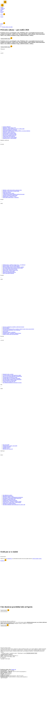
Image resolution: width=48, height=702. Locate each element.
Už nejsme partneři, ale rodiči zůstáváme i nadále (12, 375)
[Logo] (1, 3)
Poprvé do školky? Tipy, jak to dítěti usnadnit (11, 265)
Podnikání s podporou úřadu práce (9, 499)
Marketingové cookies (22, 653)
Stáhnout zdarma (4, 625)
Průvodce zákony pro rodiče (7, 26)
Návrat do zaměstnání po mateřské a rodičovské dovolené (13, 326)
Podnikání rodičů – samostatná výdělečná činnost (12, 333)
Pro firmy (2, 11)
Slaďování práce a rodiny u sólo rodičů (10, 445)
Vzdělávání (2, 8)
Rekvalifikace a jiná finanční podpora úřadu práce (12, 498)
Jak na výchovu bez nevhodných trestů (10, 269)
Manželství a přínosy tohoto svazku (9, 127)
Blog (1, 10)
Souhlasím (10, 654)
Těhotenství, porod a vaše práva (9, 131)
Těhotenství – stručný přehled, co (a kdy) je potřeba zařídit (13, 128)
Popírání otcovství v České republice (9, 138)
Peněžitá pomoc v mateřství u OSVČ (9, 196)
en (0, 25)
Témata (1, 7)
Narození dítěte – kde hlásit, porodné (9, 134)
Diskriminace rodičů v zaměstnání (9, 332)
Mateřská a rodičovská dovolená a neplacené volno (12, 190)
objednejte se (9, 558)
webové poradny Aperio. (37, 558)
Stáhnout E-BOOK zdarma (5, 38)
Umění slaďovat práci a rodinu (8, 193)
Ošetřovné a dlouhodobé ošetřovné (9, 272)
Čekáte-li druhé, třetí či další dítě (9, 136)
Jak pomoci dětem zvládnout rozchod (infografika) (12, 379)
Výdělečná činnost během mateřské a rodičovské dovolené (13, 194)
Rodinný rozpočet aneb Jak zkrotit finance (10, 334)
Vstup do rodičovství (7, 126)
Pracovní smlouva (6, 327)
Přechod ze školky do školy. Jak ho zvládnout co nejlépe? (13, 266)
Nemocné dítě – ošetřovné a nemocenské (10, 270)
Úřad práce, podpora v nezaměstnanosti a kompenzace (13, 497)
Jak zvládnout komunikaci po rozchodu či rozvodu (12, 382)
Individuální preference (30, 653)
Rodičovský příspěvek (7, 192)
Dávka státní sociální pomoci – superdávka (11, 197)
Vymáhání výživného (7, 446)
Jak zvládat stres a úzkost (7, 495)
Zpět (36, 653)
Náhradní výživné (6, 447)
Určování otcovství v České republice (10, 137)
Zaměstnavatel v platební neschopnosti (10, 500)
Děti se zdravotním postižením (8, 273)
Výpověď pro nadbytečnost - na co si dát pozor (11, 330)
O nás (1, 12)
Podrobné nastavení (4, 654)
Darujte (1, 14)
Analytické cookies (13, 653)
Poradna (2, 9)
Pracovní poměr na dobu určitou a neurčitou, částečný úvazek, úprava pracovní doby (18, 328)
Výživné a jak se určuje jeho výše (9, 381)
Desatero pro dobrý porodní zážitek (9, 132)
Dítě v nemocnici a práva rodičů (9, 271)
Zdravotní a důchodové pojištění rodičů (10, 195)
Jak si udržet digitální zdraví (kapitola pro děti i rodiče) (13, 267)
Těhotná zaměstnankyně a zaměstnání (10, 129)
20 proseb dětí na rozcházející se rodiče (10, 377)
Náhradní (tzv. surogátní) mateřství (9, 503)
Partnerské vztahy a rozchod (8, 374)
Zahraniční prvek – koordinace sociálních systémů (12, 501)
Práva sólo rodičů (6, 444)
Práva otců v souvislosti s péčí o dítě (9, 135)
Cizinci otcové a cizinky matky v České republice (12, 502)
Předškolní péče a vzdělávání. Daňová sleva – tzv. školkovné (14, 264)
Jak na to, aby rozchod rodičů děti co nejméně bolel (12, 376)
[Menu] (5, 2)
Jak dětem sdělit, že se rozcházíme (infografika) (11, 378)
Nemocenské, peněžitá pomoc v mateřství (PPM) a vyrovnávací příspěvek (16, 130)
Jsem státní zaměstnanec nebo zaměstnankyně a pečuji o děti (14, 504)
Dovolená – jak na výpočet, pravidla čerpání (11, 191)
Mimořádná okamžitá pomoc (8, 496)
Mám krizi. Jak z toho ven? (8, 448)
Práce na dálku (5, 331)
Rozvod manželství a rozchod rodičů (9, 380)
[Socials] (1, 661)
